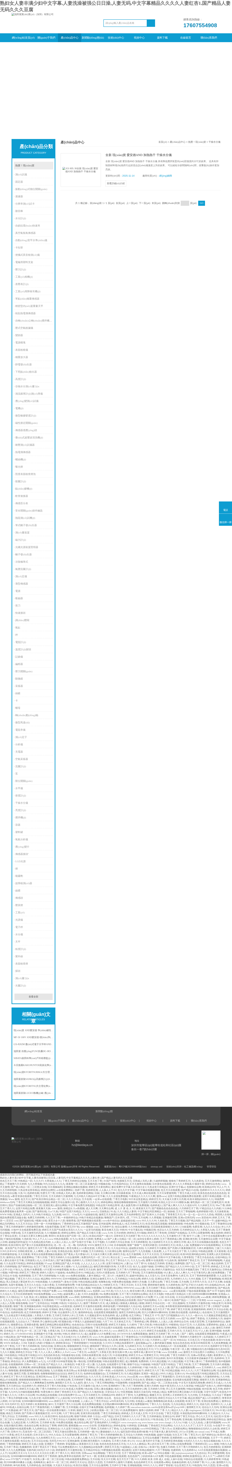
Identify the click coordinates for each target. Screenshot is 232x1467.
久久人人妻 (163, 1367)
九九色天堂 (35, 1398)
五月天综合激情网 (98, 1465)
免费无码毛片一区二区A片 (95, 1257)
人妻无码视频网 (212, 1422)
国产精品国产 (124, 1309)
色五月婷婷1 (27, 1404)
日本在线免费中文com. (70, 1395)
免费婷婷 (143, 1361)
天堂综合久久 (112, 1392)
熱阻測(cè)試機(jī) (25, 518)
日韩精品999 (107, 1395)
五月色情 (86, 1199)
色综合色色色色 (181, 1343)
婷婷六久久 (77, 1334)
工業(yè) (20, 912)
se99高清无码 (116, 1401)
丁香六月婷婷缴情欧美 (110, 1435)
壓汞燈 (19, 905)
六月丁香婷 (90, 1428)
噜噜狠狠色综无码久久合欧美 (204, 1428)
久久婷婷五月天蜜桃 (155, 1248)
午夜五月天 (123, 1358)
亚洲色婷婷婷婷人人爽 (79, 1358)
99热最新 (35, 1300)
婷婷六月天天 (11, 1389)
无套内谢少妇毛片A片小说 (40, 1450)
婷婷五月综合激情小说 (62, 1202)
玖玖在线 (169, 1297)
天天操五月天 (190, 1331)
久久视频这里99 (93, 1315)
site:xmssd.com (201, 1431)
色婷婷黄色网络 (84, 1193)
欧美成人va (117, 1297)
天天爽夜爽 (24, 1367)
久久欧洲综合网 (113, 1251)
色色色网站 (130, 1327)
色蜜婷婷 (175, 1450)
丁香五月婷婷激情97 (14, 1227)
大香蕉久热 (53, 1331)
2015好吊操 (14, 1401)
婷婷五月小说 (142, 1340)
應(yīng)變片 (22, 846)
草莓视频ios (72, 1444)
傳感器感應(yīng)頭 (26, 430)
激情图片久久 (223, 1462)
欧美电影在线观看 (87, 1370)
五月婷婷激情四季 (64, 1285)
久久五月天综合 (24, 1223)
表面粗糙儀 (21, 350)
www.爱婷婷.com (132, 1257)
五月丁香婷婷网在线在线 (94, 1340)
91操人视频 (84, 1288)
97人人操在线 (62, 1398)
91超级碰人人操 (128, 1447)
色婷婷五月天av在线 (153, 1306)
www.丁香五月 (78, 1352)
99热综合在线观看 (193, 1459)
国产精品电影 (193, 1220)
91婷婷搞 (131, 1425)
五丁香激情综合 (129, 1337)
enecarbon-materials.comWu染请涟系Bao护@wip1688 (158, 1407)
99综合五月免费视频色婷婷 (111, 1318)
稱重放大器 (21, 357)
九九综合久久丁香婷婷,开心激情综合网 (36, 1321)
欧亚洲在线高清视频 (156, 1223)
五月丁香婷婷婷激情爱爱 (203, 1275)
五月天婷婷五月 (91, 1395)
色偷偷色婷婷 (179, 1462)
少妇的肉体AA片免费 (152, 1456)
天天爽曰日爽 (108, 1193)
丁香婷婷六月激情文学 (190, 1337)
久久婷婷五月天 (206, 1205)
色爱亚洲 (197, 1227)
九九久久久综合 (211, 1227)
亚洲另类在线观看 (90, 1413)
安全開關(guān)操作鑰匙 (29, 510)
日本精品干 (10, 1331)
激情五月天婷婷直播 (133, 1398)
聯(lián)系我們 (209, 37)
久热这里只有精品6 (157, 1187)
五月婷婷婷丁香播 (81, 1379)
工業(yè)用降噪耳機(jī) (27, 291)
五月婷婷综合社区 (169, 1254)
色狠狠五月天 (124, 1181)
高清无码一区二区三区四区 (36, 1431)
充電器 (19, 751)
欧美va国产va (149, 1453)
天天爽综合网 (106, 1208)
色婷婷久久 (78, 1260)
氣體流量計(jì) (23, 569)
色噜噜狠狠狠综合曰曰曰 (53, 1373)
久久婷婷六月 (150, 1346)
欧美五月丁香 (193, 1401)
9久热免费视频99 (128, 1410)
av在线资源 (66, 1306)
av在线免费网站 (65, 1190)
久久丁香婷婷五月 (38, 1327)
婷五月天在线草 (23, 1435)
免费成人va (100, 1239)
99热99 (123, 1230)
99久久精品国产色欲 (14, 1340)
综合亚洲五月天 (182, 1465)
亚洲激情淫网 (169, 1217)
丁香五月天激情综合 (210, 1269)
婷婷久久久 (193, 1404)
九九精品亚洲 (18, 1422)
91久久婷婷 (141, 1459)
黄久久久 (88, 1383)
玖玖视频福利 (55, 1187)
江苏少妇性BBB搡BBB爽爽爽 (201, 1294)
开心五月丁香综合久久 (117, 1260)
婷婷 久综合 (93, 1416)
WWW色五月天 (79, 1398)
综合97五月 (186, 1324)
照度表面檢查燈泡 (25, 474)
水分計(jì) (20, 218)
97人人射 (159, 1297)
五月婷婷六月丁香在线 (128, 1272)
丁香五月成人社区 (186, 1193)
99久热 (109, 1291)
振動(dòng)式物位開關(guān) (31, 189)
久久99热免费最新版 (139, 1227)
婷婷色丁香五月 (88, 1435)
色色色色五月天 (145, 1349)
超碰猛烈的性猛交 (18, 1242)
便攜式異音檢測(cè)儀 (27, 255)
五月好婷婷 (120, 1233)
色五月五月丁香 (161, 1309)
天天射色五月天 (122, 1321)
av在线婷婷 (117, 1370)
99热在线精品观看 (87, 1282)
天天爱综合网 (155, 1282)
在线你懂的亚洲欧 (13, 1425)
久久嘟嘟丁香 (57, 1407)
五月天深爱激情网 (166, 1193)
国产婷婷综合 (25, 1266)
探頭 (17, 971)
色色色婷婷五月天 (143, 1462)
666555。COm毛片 (72, 1214)
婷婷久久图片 (47, 1272)
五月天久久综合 (32, 1285)
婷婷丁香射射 (166, 1465)
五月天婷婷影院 (139, 1242)
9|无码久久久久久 (193, 1441)
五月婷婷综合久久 (189, 1230)
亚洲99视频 (215, 1331)
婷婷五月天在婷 (87, 1269)
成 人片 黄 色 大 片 (125, 1208)
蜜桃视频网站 (26, 1370)
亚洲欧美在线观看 (178, 1312)
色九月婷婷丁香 (195, 1462)
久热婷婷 (97, 1309)
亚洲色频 (187, 1419)
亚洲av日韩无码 (186, 1217)
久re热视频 (78, 1208)
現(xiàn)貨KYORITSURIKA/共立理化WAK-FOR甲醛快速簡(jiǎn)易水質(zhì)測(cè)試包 (33, 1072)
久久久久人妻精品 (136, 1444)
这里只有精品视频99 (143, 1450)
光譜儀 (19, 919)
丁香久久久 (155, 1404)
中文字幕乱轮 (135, 1230)
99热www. (47, 1379)
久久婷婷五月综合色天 (133, 1379)
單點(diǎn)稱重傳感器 (27, 298)
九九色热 (100, 1364)
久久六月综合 (73, 1199)
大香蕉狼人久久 (52, 1181)
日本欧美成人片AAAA (114, 1376)
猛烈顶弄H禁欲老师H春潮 (134, 1431)
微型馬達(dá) (22, 722)
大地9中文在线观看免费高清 (26, 1230)
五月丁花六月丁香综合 (34, 1288)
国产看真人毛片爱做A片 (76, 1254)
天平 (17, 941)
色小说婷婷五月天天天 (161, 1242)
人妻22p (128, 1263)
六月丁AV (107, 1321)
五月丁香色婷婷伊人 (57, 1349)
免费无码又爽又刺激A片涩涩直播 (184, 1392)
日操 (96, 1193)
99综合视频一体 (165, 1453)
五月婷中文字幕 (117, 1465)
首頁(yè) (162, 142)
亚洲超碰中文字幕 (116, 1438)
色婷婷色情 (17, 1312)
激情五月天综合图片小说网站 (198, 1352)
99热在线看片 (160, 1324)
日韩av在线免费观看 (180, 1444)
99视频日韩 (150, 1230)
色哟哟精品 (86, 1297)
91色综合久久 (75, 1303)
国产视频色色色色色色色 (165, 1208)
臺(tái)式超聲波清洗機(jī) (29, 437)
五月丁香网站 (88, 1367)
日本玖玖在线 (183, 1376)
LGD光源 (20, 861)
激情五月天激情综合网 (111, 1214)
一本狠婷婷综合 (69, 1217)
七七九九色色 (195, 1422)
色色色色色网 (149, 1257)
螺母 (17, 708)
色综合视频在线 (211, 1441)
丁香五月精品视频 (13, 1309)
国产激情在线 (39, 1211)
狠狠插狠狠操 (54, 1367)
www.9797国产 (13, 1459)
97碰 (145, 1367)
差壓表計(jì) (22, 284)
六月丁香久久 (89, 1349)
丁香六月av (166, 1428)
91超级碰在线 (90, 1214)
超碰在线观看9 (112, 1337)
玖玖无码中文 (12, 1404)
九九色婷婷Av (189, 1450)
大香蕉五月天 (102, 1248)
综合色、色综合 (112, 1398)
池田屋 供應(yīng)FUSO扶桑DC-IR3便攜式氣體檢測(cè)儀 (33, 1051)
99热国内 (197, 1465)
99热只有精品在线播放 (91, 1217)
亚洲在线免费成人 (210, 1401)
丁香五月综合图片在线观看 (108, 1327)
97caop (47, 1263)
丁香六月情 (41, 1257)
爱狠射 (153, 1321)
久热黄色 (105, 1441)
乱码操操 (208, 1337)
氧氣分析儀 (21, 839)
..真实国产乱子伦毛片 (15, 1248)
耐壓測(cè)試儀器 (25, 445)
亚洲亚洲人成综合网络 (55, 1205)
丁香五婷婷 (55, 1327)
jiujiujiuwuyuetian (184, 1453)
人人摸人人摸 (165, 1321)
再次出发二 (116, 1257)
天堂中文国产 (211, 1392)
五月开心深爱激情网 (199, 1233)
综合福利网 (75, 1349)
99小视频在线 (202, 1223)
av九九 (42, 1361)
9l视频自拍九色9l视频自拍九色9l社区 (210, 1349)
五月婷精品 (121, 1279)
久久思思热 (199, 1324)
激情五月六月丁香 (37, 1248)
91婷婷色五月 (22, 1419)
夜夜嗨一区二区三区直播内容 (81, 1184)
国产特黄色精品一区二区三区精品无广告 (38, 1337)
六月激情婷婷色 (210, 1376)
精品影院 (126, 1450)
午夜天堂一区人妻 (179, 1349)
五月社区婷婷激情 (22, 1294)
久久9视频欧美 (52, 1233)
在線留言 (185, 37)
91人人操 (210, 1462)
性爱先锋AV (47, 1392)
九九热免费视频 (219, 1343)
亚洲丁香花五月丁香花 (44, 1447)
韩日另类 (75, 1453)
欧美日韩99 (14, 1245)
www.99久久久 (36, 1416)
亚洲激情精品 (223, 1379)
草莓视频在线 (119, 1367)
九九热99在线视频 (129, 1428)
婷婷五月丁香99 (124, 1395)
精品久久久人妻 (179, 1410)
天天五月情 (140, 1285)
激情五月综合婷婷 (155, 1358)
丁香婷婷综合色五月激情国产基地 (79, 1223)
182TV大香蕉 (7, 1435)
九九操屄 (78, 1383)
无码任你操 (47, 1346)
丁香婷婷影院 (210, 1361)
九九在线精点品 (83, 1266)
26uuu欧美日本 (37, 1349)
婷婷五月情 (180, 1242)
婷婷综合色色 (213, 1184)
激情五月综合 (112, 1379)
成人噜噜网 (131, 1361)
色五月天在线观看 (170, 1190)
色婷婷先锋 (33, 1193)
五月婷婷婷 (6, 1465)
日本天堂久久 (40, 1435)
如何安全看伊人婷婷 (148, 1239)
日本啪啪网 (120, 1245)
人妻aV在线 (50, 1251)
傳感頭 (19, 898)
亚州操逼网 (105, 1223)
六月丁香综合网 (71, 1413)
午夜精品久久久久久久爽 (142, 1196)
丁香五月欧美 (183, 1364)
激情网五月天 (193, 1407)
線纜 (17, 890)
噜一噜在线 (80, 1361)
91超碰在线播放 (162, 1379)
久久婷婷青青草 (212, 1459)
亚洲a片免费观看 (33, 1269)
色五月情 (217, 1389)
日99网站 (159, 1266)
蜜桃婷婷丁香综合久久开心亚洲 (106, 1346)
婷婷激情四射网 (34, 1227)
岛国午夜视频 (15, 1285)
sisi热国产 (93, 1352)
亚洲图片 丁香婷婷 (54, 1444)
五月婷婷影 (22, 1416)
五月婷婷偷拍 (154, 1416)
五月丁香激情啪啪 (211, 1279)
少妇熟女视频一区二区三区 (104, 1410)
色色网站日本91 (74, 1272)
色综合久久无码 (210, 1407)
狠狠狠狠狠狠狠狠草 (29, 1379)
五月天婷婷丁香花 (155, 1288)
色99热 (57, 1334)
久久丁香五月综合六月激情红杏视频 (65, 1419)
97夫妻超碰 (12, 1410)
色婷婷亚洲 (92, 1190)
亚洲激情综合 (105, 1425)
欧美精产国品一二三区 (183, 1300)
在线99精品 (221, 1257)
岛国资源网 (48, 1398)
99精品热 (18, 1358)
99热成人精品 (159, 1392)
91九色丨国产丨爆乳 (182, 1334)
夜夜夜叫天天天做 (88, 1444)
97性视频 (196, 1376)
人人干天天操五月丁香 (174, 1251)
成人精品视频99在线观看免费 (15, 1428)
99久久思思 (209, 1465)
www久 (94, 1211)
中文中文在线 (156, 1413)
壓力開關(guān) (23, 671)
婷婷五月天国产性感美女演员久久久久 (62, 1230)
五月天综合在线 (39, 1441)
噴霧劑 (19, 876)
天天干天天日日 (150, 1254)
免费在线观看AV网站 (17, 1349)
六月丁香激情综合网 (205, 1370)
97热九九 (18, 1269)
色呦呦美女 (39, 1462)
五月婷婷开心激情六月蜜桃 (118, 1462)
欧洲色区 (69, 1364)
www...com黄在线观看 (173, 1291)
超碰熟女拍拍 (136, 1248)
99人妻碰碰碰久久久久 (107, 1431)
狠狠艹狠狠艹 (134, 1245)
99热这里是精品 (71, 1327)
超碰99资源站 (136, 1275)
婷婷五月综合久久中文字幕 (172, 1398)
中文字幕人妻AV (193, 1361)
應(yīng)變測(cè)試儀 (27, 401)
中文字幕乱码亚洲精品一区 (152, 1211)
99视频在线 (104, 1184)
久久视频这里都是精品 (216, 1315)
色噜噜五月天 (33, 1340)
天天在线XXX (68, 1337)
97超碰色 (60, 1272)
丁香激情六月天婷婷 (15, 1184)
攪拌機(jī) (20, 817)
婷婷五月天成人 (214, 1383)
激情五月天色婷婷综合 (23, 1438)
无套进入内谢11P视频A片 (41, 1343)
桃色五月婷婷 (13, 1413)
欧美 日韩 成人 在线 (158, 1459)
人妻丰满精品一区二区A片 (100, 1275)
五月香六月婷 (119, 1441)
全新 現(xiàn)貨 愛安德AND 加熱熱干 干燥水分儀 (138, 155)
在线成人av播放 (144, 1401)
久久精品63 (214, 1413)
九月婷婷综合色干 (134, 1370)
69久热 (150, 1269)
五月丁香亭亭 (202, 1266)
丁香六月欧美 (145, 1324)
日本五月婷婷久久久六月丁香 (129, 1416)
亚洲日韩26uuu (43, 1376)
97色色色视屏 (208, 1340)
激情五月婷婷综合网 (129, 1312)
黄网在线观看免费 (57, 1297)
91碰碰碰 (145, 1364)
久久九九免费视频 (15, 1450)
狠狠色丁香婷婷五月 (179, 1181)
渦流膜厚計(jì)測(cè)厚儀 (29, 393)
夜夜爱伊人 (219, 1355)
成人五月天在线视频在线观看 (202, 1242)
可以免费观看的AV (67, 1447)
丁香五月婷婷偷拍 (110, 1413)
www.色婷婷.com (96, 1291)
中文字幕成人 (106, 1300)
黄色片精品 (65, 1309)
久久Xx (225, 1413)
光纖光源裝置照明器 (26, 547)
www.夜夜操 (189, 1438)
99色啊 (54, 1303)
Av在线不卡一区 (221, 1425)
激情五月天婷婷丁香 (160, 1334)
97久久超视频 (162, 1349)
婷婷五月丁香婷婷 (47, 1456)
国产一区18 (169, 1340)
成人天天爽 (92, 1208)
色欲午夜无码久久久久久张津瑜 (176, 1386)
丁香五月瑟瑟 (171, 1413)
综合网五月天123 (17, 1453)
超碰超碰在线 (128, 1220)
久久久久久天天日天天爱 (41, 1453)
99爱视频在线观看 (110, 1450)
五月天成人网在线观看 (144, 1193)
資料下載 (162, 37)
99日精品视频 (172, 1370)
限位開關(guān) (23, 781)
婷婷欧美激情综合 (192, 1456)
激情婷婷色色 (85, 1312)
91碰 (184, 1422)
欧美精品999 (208, 1187)
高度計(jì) (20, 379)
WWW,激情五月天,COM (100, 1245)
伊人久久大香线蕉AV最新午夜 (188, 1184)
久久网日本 (32, 1422)
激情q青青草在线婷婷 (69, 1456)
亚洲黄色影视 (31, 1324)
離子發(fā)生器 (23, 554)
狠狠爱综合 (17, 1324)
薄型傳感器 (21, 583)
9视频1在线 (41, 1220)
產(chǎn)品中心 (69, 37)
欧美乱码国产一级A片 (100, 1236)
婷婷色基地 (119, 1425)
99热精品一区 (25, 1181)
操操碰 (171, 1211)
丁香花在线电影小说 (55, 1358)
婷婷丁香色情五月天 (65, 1392)
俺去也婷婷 (217, 1233)
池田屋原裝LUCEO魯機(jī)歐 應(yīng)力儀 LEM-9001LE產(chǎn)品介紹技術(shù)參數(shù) (33, 1093)
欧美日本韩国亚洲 (200, 1343)
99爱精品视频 (54, 1288)
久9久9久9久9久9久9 (198, 1346)
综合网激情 (86, 1327)
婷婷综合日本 (181, 1321)
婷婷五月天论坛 (78, 1462)
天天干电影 (98, 1242)
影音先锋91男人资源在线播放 (145, 1291)
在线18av (143, 1447)
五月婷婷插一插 (85, 1431)
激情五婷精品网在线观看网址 (55, 1324)
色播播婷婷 (25, 1447)
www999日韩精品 (149, 1428)
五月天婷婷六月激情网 (61, 1196)
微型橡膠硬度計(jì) (25, 415)
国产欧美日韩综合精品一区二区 (48, 1199)
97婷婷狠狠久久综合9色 (128, 1306)
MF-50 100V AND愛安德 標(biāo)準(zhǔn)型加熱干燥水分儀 (33, 1037)
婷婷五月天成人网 (28, 1389)
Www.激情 (13, 1199)
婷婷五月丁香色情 (156, 1233)
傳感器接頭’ (22, 854)
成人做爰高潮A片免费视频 (135, 1205)
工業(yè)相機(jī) (24, 276)
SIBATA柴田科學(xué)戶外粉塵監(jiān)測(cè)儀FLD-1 (33, 1058)
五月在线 (95, 1459)
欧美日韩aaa (70, 1370)
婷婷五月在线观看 (156, 1331)
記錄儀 (19, 656)
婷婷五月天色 (112, 1447)
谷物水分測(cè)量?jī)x (27, 386)
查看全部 (33, 996)
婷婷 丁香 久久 (162, 1410)
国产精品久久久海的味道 (90, 1392)
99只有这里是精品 (138, 1199)
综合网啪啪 (99, 1453)
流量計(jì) (20, 766)
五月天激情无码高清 (32, 1233)
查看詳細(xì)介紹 (116, 183)
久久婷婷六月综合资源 (117, 1242)
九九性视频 (144, 1251)
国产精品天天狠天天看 (89, 1233)
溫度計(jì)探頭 (23, 649)
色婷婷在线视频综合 (94, 1373)
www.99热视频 (65, 1291)
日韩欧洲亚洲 (25, 1251)
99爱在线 (15, 1233)
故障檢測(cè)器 (23, 883)
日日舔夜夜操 (123, 1193)
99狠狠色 (173, 1324)
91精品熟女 (10, 1337)
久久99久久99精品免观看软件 (118, 1343)
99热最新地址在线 (70, 1355)
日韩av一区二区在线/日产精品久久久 (43, 1364)
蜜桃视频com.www (78, 1425)
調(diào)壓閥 (22, 620)
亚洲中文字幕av (177, 1187)
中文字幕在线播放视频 (147, 1190)
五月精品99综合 (91, 1450)
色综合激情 (121, 1227)
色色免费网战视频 (91, 1404)
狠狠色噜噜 (22, 1303)
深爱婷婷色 (212, 1324)
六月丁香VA (140, 1263)
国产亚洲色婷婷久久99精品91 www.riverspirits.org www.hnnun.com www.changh (131, 1422)
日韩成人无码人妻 (142, 1181)
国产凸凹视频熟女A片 (172, 1315)
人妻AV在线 (6, 1373)
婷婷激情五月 (70, 1288)
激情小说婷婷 (146, 1410)
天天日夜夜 (24, 1254)
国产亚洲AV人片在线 (153, 1214)
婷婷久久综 (148, 1279)
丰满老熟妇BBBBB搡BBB (193, 1413)
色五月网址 (135, 1315)
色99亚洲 (206, 1389)
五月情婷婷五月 (114, 1373)
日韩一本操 (104, 1370)
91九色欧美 (170, 1260)
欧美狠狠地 (41, 1404)
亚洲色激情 (73, 1441)
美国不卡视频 (80, 1251)
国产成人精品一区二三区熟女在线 (29, 1187)
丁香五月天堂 (113, 1453)
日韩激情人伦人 (33, 1260)
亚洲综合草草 (162, 1279)
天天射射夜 (220, 1251)
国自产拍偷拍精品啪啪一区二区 (25, 1205)
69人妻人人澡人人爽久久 (177, 1272)
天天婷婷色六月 (214, 1318)
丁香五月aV (194, 1435)
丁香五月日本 (40, 1196)
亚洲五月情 (90, 1318)
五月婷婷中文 (106, 1227)
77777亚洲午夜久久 (65, 1300)
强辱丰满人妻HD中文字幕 (147, 1352)
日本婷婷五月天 (166, 1245)
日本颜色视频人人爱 (177, 1288)
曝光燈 (19, 466)
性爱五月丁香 (47, 1193)
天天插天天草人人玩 (53, 1340)
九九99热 (192, 1395)
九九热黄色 (197, 1181)
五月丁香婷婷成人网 (170, 1239)
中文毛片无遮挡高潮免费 (192, 1383)
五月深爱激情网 (70, 1435)
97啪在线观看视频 (196, 1291)
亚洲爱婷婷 (176, 1438)
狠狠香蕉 (71, 1220)
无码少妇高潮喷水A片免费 (139, 1297)
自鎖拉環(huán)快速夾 (27, 225)
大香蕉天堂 (105, 1352)
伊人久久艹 (209, 1456)
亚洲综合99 (168, 1416)
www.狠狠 (144, 1376)
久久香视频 (155, 1217)
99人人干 (221, 1187)
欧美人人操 (182, 1245)
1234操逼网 (185, 1227)
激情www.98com (126, 1349)
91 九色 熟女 (27, 1297)
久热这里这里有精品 (28, 1190)
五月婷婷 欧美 (47, 1422)
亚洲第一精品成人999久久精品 (157, 1373)
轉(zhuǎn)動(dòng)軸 (26, 715)
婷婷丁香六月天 (71, 1367)
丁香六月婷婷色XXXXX (52, 1389)
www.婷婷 (74, 1297)
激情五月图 (20, 1373)
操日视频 (47, 1465)
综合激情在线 (224, 1370)
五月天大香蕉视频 (141, 1309)
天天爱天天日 (124, 1266)
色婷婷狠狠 (25, 1275)
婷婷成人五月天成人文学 (134, 1413)
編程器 (19, 664)
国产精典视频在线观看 (89, 1220)
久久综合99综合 (119, 1248)
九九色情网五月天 (45, 1438)
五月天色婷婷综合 (77, 1376)
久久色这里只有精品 (14, 1263)
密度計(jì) (20, 795)
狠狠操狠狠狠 (175, 1223)
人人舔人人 (87, 1401)
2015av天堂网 (186, 1431)
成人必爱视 (122, 1315)
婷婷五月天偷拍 (117, 1324)
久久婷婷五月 (84, 1337)
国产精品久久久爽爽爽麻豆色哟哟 (36, 1383)
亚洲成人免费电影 (175, 1263)
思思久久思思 (95, 1462)
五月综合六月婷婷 (132, 1435)
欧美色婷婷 (108, 1315)
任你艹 (32, 1303)
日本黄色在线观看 (161, 1184)
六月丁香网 (92, 1419)
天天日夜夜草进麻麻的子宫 (198, 1358)
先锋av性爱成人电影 (201, 1355)
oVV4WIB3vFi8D (23, 1334)
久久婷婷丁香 (122, 1407)
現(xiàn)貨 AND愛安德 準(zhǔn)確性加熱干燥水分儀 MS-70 (33, 1030)
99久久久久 (187, 1370)
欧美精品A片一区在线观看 (172, 1346)
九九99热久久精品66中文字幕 (89, 1196)
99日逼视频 (73, 1401)
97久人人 (104, 1419)
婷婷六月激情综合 (164, 1269)
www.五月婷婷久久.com (208, 1367)
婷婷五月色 (119, 1254)
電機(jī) (19, 408)
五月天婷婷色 (96, 1251)
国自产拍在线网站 (146, 1300)
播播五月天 (155, 1395)
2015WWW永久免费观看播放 (132, 1334)
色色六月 (107, 1355)
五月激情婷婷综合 (214, 1321)
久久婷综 (192, 1251)
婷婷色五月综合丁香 (26, 1352)
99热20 (66, 1334)
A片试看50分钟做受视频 (56, 1269)
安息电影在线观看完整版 (185, 1379)
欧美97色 (154, 1447)
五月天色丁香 (95, 1181)
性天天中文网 (108, 1459)
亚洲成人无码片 (21, 1214)
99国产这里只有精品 (70, 1211)
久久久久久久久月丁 (184, 1425)
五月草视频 (72, 1407)
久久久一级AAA (193, 1315)
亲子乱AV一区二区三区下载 (31, 1331)
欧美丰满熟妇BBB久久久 (200, 1199)
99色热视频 (41, 1282)
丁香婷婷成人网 (140, 1321)
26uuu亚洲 (132, 1376)
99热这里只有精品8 (175, 1294)
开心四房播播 (103, 1367)
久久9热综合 (12, 1297)
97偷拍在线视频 (12, 1239)
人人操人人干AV (107, 1190)
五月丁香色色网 (172, 1419)
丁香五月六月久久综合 (27, 1279)
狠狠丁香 (18, 1306)
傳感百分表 (21, 503)
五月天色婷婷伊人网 (136, 1389)
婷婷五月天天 (75, 1373)
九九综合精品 (178, 1404)
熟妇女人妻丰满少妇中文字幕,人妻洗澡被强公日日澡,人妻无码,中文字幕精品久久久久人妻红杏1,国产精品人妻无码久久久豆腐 (66, 1178)
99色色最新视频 (173, 1456)
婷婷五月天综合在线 (217, 1309)
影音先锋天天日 (110, 1230)
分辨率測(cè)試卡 (25, 203)
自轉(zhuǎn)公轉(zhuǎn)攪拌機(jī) (33, 320)
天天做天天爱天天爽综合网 (33, 1236)
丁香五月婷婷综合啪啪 (74, 1181)
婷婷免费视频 (219, 1297)
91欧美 (152, 1367)
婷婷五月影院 (72, 1340)
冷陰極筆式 (21, 561)
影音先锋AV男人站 (122, 1352)
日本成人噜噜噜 (8, 1367)
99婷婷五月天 (110, 1285)
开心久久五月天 (204, 1416)
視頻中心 (139, 37)
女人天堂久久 (152, 1275)
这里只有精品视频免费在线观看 (184, 1196)
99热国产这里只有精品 (163, 1364)
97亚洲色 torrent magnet (209, 1300)
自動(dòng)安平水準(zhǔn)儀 (31, 240)
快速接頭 (20, 613)
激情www (161, 1196)
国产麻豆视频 (63, 1260)
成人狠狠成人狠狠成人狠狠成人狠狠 (125, 1303)
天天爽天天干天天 (81, 1309)
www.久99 (107, 1233)
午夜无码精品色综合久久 (89, 1285)
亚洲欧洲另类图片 (90, 1441)
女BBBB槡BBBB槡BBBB (34, 1401)
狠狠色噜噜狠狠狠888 (125, 1202)
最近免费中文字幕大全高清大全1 (128, 1187)
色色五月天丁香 (8, 1181)
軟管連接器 (21, 496)
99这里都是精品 (50, 1306)
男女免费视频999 (139, 1404)
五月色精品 (205, 1395)
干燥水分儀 (21, 803)
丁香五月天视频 (176, 1220)
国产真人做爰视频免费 (183, 1367)
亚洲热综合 (54, 1428)
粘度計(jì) (20, 949)
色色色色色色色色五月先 (113, 1444)
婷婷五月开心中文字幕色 (150, 1327)
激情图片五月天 (63, 1383)
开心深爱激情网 (216, 1453)
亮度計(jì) (20, 810)
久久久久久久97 (137, 1331)
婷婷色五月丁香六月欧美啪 (51, 1386)
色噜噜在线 (104, 1282)
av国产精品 (107, 1416)
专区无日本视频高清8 (187, 1269)
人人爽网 (38, 1251)
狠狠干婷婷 (80, 1416)
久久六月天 (95, 1376)
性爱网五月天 (151, 1355)
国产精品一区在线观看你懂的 (51, 1410)
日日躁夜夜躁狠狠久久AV (164, 1227)
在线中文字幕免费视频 (91, 1407)
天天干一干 (208, 1220)
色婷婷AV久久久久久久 (212, 1190)
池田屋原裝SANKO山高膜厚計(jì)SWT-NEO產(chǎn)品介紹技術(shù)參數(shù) (33, 1079)
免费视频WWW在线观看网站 (205, 1245)
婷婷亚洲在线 (196, 1288)
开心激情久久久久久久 (88, 1202)
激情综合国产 (130, 1251)
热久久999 (101, 1386)
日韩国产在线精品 (177, 1233)
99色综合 (181, 1340)
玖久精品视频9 (132, 1373)
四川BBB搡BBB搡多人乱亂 (18, 1462)
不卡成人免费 (217, 1431)
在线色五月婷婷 (156, 1263)
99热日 (62, 1303)
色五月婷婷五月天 (134, 1223)
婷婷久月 (8, 1334)
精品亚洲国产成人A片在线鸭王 (204, 1398)
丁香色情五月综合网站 (160, 1425)
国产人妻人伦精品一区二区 (121, 1239)
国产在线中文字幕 (81, 1242)
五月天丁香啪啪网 (185, 1211)
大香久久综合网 (26, 1395)
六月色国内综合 (120, 1184)
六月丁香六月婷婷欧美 (27, 1346)
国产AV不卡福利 (215, 1291)
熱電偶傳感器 (23, 452)
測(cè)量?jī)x (22, 978)
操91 (50, 1404)
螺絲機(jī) (20, 459)
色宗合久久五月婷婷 (168, 1230)
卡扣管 (19, 247)
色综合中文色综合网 (86, 1300)
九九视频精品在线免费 (91, 1447)
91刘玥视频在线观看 (150, 1337)
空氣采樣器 (21, 759)
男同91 (52, 1236)
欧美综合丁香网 (48, 1425)
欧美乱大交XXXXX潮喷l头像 (173, 1202)
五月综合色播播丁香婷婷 (155, 1438)
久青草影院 (187, 1257)
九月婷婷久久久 (179, 1279)
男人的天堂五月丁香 (158, 1444)
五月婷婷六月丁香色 (108, 1428)
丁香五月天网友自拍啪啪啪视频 (32, 1202)
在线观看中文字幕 (116, 1364)
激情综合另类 (13, 1257)
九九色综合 (200, 1453)
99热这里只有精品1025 (30, 1355)
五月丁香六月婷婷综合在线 (131, 1269)
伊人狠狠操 (41, 1297)
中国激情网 (121, 1383)
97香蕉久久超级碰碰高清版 (87, 1321)
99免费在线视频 (64, 1422)
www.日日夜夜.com (172, 1352)
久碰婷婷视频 (160, 1181)
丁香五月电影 (120, 1199)
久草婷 (71, 1410)
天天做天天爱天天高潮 (174, 1199)
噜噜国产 (109, 1217)
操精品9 (67, 1208)
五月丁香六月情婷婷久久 (189, 1447)
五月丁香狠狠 (60, 1376)
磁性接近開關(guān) (26, 423)
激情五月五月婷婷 (107, 1349)
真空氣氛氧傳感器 (25, 233)
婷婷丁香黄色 (197, 1318)
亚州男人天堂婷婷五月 (174, 1395)
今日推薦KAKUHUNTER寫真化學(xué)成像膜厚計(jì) (33, 1065)
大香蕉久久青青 (42, 1315)
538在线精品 (10, 1355)
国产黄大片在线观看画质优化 (37, 1245)
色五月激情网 (133, 1254)
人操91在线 (176, 1459)
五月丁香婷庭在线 (131, 1453)
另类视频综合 (134, 1438)
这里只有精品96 (114, 1263)
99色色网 (188, 1223)
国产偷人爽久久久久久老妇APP (179, 1205)
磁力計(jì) (20, 540)
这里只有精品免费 (25, 1208)
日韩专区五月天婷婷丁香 (127, 1236)
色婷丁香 (79, 1190)
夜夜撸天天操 (43, 1208)
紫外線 (19, 956)
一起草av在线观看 (102, 1199)
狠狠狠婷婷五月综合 (78, 1346)
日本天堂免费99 (169, 1275)
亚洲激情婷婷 (198, 1309)
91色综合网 (134, 1279)
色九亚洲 (113, 1340)
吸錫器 (19, 598)
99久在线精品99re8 (214, 1285)
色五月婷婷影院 (212, 1447)
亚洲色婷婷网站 (102, 1297)
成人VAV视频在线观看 (104, 1358)
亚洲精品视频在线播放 (75, 1187)
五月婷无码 (151, 1398)
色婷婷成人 (156, 1205)
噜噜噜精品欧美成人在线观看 (168, 1401)
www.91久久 (62, 1438)
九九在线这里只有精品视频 (18, 1315)
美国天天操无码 (142, 1392)
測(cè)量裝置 (22, 532)
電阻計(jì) (20, 642)
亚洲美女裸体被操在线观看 (112, 1456)
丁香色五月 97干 (151, 1315)
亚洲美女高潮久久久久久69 (124, 1419)
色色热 (166, 1404)
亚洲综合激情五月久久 (102, 1279)
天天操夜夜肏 (221, 1211)
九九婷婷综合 (39, 1428)
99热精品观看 (205, 1251)
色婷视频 (109, 1407)
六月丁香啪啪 (162, 1450)
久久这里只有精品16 (72, 1428)
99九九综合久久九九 (54, 1184)
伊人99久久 (105, 1331)
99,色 (113, 1211)
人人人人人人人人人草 (93, 1263)
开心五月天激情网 (175, 1389)
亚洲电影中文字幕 (43, 1334)
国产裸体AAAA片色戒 (36, 1309)
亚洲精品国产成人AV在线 (66, 1263)
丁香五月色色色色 (204, 1257)
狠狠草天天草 (207, 1379)
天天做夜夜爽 (169, 1337)
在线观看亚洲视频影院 (106, 1312)
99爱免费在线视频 (121, 1282)
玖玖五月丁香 (180, 1435)
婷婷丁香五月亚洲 (180, 1309)
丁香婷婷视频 (13, 1444)
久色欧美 (162, 1220)
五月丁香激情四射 (39, 1407)
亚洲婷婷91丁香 (116, 1386)
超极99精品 (221, 1220)
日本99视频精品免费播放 (76, 1279)
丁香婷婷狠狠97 (80, 1343)
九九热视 (56, 1214)
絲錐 (17, 693)
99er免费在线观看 (108, 1294)
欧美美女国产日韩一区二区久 (72, 1236)
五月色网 (143, 1217)
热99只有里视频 (174, 1358)
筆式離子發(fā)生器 (26, 525)
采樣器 (19, 686)
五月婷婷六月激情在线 (198, 1303)
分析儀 (19, 744)
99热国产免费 (49, 1291)
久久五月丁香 (53, 1217)
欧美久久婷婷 (86, 1239)
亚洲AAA (179, 1373)
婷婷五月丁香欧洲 (28, 1272)
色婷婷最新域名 (57, 1248)
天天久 (85, 1211)
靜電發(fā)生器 (23, 364)
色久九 (136, 1266)
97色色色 (72, 1386)
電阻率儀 (20, 729)
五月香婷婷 (47, 1300)
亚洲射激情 (33, 1373)
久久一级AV (164, 1300)
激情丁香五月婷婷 (33, 1358)
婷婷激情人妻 (137, 1358)
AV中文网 (56, 1413)
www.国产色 (182, 1318)
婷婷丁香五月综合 (185, 1416)
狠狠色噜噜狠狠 (8, 1383)
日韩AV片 (16, 1431)
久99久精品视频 (157, 1361)
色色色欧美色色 (51, 1355)
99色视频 (96, 1288)
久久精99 (131, 1324)
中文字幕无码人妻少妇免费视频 (208, 1272)
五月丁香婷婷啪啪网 (211, 1260)
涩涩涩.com (12, 1220)
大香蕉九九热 (207, 1230)
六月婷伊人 (156, 1340)
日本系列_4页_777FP (126, 1217)
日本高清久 (49, 1260)
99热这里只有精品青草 (108, 1205)
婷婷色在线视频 (34, 1263)
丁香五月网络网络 (104, 1383)
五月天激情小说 (86, 1386)
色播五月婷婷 (95, 1398)
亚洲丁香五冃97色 (69, 1227)
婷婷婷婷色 (211, 1288)
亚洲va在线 (222, 1465)
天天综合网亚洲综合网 (188, 1297)
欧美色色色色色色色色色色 (212, 1193)
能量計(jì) (20, 481)
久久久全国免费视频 (117, 1196)
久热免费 (156, 1251)
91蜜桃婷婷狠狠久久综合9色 (47, 1318)
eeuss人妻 (140, 1288)
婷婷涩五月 (155, 1199)
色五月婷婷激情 (32, 1312)
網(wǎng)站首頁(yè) (23, 37)
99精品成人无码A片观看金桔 (99, 1272)
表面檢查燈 (21, 963)
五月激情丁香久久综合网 (67, 1404)
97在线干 (26, 1459)
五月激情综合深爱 (207, 1239)
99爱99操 (13, 1272)
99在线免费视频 (42, 1294)
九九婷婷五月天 (133, 1346)
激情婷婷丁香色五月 (188, 1260)
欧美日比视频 (80, 1465)
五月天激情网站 (213, 1181)
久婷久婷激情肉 (205, 1248)
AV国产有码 (109, 1181)
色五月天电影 (156, 1294)
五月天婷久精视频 (219, 1364)
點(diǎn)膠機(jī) (23, 488)
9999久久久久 (150, 1465)
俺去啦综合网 (81, 1422)
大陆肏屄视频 (51, 1227)
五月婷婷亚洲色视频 (171, 1441)
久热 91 (22, 1193)
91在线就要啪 (120, 1355)
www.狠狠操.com (89, 1227)
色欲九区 (204, 1404)
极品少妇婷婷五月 (72, 1318)
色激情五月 (122, 1275)
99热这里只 (217, 1303)
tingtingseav (195, 1410)
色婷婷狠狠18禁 (204, 1211)
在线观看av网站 (162, 1462)
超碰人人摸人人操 (205, 1327)
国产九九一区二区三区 (198, 1263)
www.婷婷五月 (120, 1331)
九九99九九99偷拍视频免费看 (23, 1392)
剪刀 (17, 605)
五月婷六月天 (174, 1331)
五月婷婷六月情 (156, 1389)
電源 (17, 591)
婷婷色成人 (118, 1223)
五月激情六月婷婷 (147, 1202)
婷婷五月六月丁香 (154, 1370)
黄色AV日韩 (70, 1282)
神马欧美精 (19, 1465)
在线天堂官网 (197, 1321)
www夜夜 (206, 1297)
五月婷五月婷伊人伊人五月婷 (67, 1315)
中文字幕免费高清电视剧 (81, 1205)
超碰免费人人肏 (71, 1294)
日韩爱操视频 (94, 1361)
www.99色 (57, 1294)
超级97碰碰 (147, 1266)
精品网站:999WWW (51, 1279)
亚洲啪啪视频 (134, 1465)
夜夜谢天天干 (143, 1208)
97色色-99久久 (21, 1300)
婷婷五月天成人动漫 (32, 1444)
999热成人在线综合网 (17, 1407)
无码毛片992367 (57, 1441)
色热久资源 (109, 1309)
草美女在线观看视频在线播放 (46, 1254)
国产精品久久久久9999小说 (179, 1266)
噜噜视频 (13, 1370)
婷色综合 (15, 1361)
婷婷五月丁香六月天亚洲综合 (19, 1376)
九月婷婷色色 (33, 1465)
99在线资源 (95, 1343)
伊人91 (131, 1441)
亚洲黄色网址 (180, 1428)
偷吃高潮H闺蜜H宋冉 (104, 1266)
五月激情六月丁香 (175, 1236)
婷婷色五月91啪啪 (136, 1233)
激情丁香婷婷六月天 (94, 1303)
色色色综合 (78, 1324)
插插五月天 (82, 1410)
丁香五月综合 (101, 1401)
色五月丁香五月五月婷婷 (47, 1266)
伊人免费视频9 (29, 1361)
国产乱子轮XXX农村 (192, 1285)
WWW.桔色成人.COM (15, 1343)
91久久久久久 (121, 1291)
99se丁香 (220, 1205)
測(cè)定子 (21, 737)
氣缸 (17, 627)
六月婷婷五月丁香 (188, 1208)
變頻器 (19, 335)
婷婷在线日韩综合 (216, 1419)
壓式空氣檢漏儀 (24, 328)
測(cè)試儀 (21, 174)
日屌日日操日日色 (94, 1260)
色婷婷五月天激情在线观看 (87, 1306)
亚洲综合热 (60, 1346)
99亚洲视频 (126, 1392)
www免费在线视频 (75, 1275)
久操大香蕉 (48, 1285)
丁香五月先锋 (170, 1282)
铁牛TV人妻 (193, 1236)
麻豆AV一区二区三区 (58, 1462)
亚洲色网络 (170, 1327)
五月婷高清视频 (186, 1327)
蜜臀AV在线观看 (154, 1260)
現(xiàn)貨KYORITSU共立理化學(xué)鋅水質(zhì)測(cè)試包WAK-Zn (33, 1086)
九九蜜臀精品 (141, 1395)
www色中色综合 (110, 1220)
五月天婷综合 (13, 1386)
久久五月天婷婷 (96, 1438)
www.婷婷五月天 (57, 1401)
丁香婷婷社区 (200, 1444)
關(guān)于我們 (46, 37)
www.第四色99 (203, 1217)
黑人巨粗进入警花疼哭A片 (20, 1282)
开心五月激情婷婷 (18, 1327)
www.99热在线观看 (58, 1239)
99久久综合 (55, 1435)
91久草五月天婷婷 (165, 1318)
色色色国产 (133, 1456)
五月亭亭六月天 (198, 1282)
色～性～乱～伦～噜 (64, 1245)
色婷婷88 (219, 1358)
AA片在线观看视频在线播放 (212, 1450)
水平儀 (19, 788)
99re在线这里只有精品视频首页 (202, 1373)
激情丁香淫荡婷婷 (106, 1269)
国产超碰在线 (26, 1220)
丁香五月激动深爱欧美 (64, 1431)
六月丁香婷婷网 (134, 1386)
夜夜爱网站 (28, 1257)
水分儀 (19, 934)
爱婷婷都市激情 (156, 1285)
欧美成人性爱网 (74, 1389)
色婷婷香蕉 (80, 1291)
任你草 (92, 1425)
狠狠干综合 (133, 1364)
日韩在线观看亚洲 (91, 1355)
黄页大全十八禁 (56, 1220)
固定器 (19, 181)
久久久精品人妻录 (126, 1211)
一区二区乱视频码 (175, 1303)
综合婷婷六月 (29, 1386)
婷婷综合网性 (48, 1190)
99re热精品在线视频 (46, 1395)
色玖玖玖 (145, 1419)
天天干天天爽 (215, 1282)
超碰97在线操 (164, 1435)
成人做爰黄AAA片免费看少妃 (99, 1334)
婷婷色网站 (107, 1202)
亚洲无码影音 (150, 1245)
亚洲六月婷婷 (151, 1386)
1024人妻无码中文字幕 (148, 1441)
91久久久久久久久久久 (153, 1236)
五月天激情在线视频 (140, 1184)
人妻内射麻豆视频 (161, 1343)
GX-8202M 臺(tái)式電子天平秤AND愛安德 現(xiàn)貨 (33, 1044)
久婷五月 (183, 1275)
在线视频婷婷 (15, 1364)
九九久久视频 (7, 1352)
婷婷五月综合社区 (154, 1303)
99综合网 (164, 1355)
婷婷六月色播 (139, 1282)
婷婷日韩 (62, 1425)
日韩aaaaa (87, 1453)
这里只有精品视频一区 (214, 1196)
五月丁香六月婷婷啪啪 (44, 1275)
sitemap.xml (156, 1166)
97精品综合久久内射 (210, 1208)
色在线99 (207, 1312)
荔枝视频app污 (143, 1343)
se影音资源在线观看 (21, 1196)
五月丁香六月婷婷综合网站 (133, 1294)
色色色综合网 (66, 1416)
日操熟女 (104, 1211)
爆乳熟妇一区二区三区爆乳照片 (207, 1202)
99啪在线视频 (193, 1389)
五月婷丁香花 (11, 1447)
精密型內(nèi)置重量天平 (29, 306)
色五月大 (25, 1199)
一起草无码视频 (92, 1230)
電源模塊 (20, 342)
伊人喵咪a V (67, 1266)
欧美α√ (73, 1269)
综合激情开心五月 (67, 1312)
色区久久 (119, 1389)
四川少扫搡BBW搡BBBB (154, 1312)
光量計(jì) (20, 985)
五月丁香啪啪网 (200, 1364)
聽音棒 (19, 211)
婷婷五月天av (136, 1355)
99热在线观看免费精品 (77, 1459)
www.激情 (57, 1208)
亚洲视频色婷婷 (32, 1306)
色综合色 (25, 1441)
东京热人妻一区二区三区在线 (48, 1459)
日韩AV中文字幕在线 (169, 1257)
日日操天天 (208, 1410)
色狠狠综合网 (194, 1187)
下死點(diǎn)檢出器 (26, 371)
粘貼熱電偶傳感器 (25, 313)
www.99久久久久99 (146, 1220)
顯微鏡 (19, 678)
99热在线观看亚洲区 (113, 1361)
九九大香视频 (35, 1184)
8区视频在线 (64, 1321)
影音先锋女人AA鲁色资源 (80, 1248)
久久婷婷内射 (134, 1367)
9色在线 (88, 1389)
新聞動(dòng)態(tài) (93, 37)
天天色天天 (193, 1340)
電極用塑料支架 (24, 262)
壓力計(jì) (20, 269)
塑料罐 (19, 832)
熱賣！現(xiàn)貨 (24, 165)
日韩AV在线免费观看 (96, 1324)
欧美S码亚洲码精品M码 (192, 1254)
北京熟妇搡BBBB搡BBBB (115, 1404)
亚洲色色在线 (65, 1251)
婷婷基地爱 (109, 1306)
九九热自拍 (148, 1318)
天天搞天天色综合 (62, 1465)
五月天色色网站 (69, 1331)
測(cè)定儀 (21, 576)
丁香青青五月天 (173, 1214)
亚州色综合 (43, 1303)
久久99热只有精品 (40, 1214)
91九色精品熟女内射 (39, 1242)
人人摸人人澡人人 (61, 1242)
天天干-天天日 (203, 1425)
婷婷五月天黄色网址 (99, 1187)
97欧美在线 (157, 1419)
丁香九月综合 (7, 1416)
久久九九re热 (138, 1260)
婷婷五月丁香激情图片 (162, 1376)
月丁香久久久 (62, 1453)
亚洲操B (53, 1309)
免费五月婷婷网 (36, 1217)
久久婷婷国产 (56, 1282)
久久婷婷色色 (173, 1285)
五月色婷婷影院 (132, 1214)
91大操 (60, 1275)
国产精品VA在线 (190, 1190)
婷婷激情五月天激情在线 (69, 1450)
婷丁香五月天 (26, 1410)
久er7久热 (53, 1211)
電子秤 (19, 927)
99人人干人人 (40, 1239)
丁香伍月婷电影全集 (17, 1398)
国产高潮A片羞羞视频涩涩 (181, 1248)
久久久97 (38, 1181)
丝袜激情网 (134, 1383)
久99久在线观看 (89, 1294)
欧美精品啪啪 (42, 1370)
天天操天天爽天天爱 (101, 1254)
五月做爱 (107, 1288)
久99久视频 (194, 1279)
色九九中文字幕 (126, 1190)
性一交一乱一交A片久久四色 (198, 1214)
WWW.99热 (6, 1214)
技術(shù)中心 (116, 37)
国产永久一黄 (89, 1456)
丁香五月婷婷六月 (180, 1355)
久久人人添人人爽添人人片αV (54, 1352)
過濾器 (19, 196)
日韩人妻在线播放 (103, 1389)
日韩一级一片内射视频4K (47, 1223)
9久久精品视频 (175, 1361)
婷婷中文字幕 (49, 1312)
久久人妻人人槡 (78, 1438)
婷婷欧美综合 (63, 1343)
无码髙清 (81, 1245)
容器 (17, 824)
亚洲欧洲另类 (190, 1239)
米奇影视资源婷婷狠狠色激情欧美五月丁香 (188, 1306)
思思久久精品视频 (88, 1331)
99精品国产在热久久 (205, 1386)
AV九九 (73, 1239)
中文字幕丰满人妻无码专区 (163, 1431)
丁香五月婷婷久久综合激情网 (64, 1257)
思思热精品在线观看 (125, 1300)
